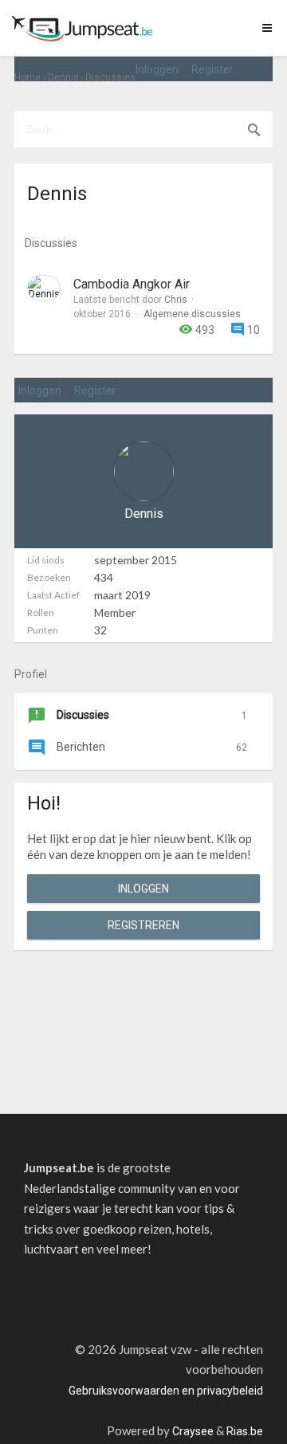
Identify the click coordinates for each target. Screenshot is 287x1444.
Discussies (150, 714)
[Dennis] (44, 287)
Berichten (150, 746)
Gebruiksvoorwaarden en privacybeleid (166, 1390)
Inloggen (157, 69)
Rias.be (244, 1431)
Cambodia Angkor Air (131, 284)
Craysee (193, 1431)
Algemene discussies (192, 314)
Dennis (143, 513)
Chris (175, 299)
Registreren (143, 925)
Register (212, 69)
